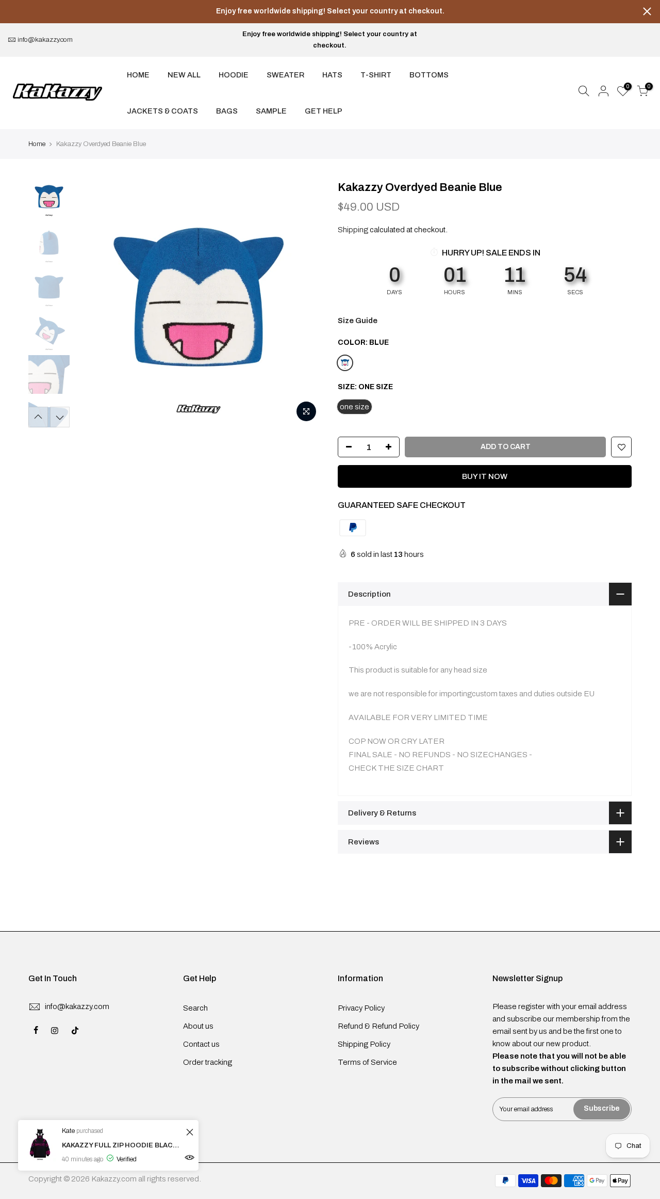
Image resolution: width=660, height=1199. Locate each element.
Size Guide (357, 320)
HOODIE (234, 75)
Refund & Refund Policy (378, 1026)
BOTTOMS (429, 75)
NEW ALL (184, 75)
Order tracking (207, 1062)
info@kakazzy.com (45, 39)
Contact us (201, 1044)
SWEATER (285, 75)
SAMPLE (271, 111)
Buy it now (484, 476)
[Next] (304, 303)
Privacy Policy (361, 1008)
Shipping (353, 230)
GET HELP (323, 111)
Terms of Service (367, 1062)
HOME (138, 75)
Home (36, 144)
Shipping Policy (364, 1044)
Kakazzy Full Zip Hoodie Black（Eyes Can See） (122, 1145)
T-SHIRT (375, 75)
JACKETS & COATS (162, 111)
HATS (332, 75)
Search (195, 1008)
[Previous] (93, 303)
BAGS (227, 111)
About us (198, 1026)
